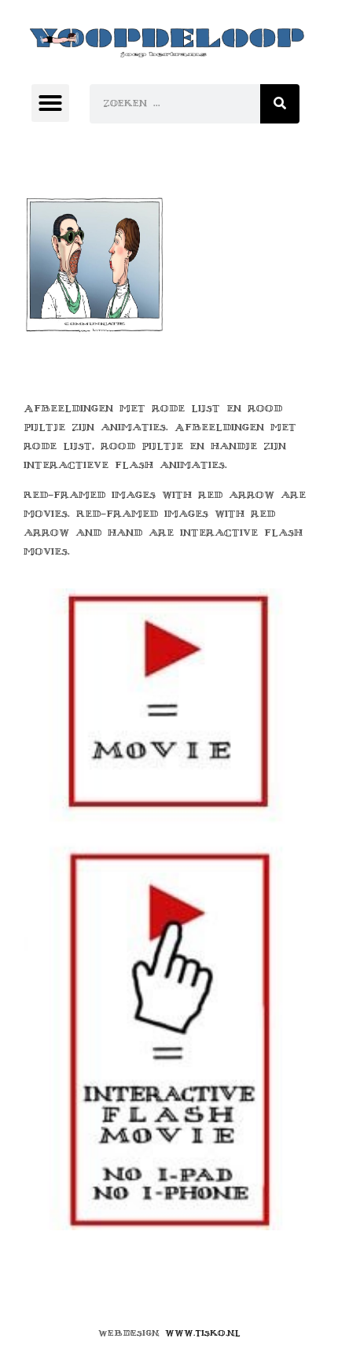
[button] (50, 103)
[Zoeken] (279, 103)
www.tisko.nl (203, 1333)
